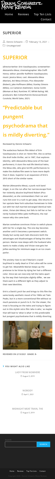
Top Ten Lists (42, 14)
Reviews (23, 14)
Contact (46, 19)
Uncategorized (13, 45)
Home (9, 14)
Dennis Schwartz (14, 42)
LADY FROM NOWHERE (27, 372)
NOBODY (28, 390)
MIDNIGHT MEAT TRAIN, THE (27, 408)
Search (8, 439)
